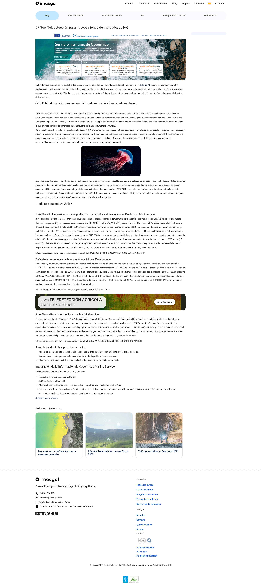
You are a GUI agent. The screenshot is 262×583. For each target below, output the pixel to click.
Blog (47, 15)
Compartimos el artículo (46, 398)
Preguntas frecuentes (147, 494)
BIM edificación (75, 15)
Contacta (140, 520)
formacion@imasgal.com (50, 497)
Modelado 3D (210, 15)
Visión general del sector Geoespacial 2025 (158, 451)
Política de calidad (145, 547)
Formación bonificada (147, 499)
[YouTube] (41, 513)
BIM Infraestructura (112, 15)
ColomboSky (145, 85)
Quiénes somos (144, 524)
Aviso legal (141, 551)
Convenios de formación (148, 504)
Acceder (140, 515)
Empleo (140, 529)
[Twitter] (53, 513)
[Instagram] (49, 513)
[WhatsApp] (56, 513)
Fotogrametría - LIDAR (174, 15)
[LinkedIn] (37, 513)
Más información (165, 302)
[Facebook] (45, 513)
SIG (142, 15)
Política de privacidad (146, 556)
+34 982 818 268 (46, 493)
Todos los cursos (144, 485)
